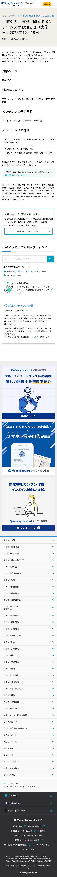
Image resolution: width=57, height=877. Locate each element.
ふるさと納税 (40, 271)
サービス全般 (9, 774)
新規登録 (47, 4)
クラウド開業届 (10, 708)
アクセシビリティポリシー (43, 845)
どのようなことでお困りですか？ (25, 247)
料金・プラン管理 (11, 768)
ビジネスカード (10, 721)
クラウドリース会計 (12, 635)
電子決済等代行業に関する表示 (16, 845)
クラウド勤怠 (9, 655)
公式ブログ (13, 795)
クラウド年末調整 (11, 675)
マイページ (8, 755)
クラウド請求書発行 (12, 599)
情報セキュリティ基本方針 (22, 831)
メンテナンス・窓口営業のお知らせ (21, 786)
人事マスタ (8, 748)
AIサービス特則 (28, 849)
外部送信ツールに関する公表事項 (26, 840)
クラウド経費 (9, 580)
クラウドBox (9, 642)
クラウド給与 (9, 668)
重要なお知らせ (13, 783)
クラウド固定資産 (11, 615)
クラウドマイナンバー (13, 688)
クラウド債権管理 (11, 593)
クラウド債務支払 (11, 586)
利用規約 (41, 831)
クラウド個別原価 (11, 622)
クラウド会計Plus (11, 546)
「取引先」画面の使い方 (17, 175)
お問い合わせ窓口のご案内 (28, 231)
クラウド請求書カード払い (15, 728)
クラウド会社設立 (11, 701)
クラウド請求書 (10, 566)
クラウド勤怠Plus (11, 662)
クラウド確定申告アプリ (14, 560)
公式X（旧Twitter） (17, 810)
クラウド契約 (9, 695)
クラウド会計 (9, 540)
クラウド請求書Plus (12, 573)
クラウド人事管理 (11, 648)
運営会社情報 (17, 826)
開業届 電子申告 (14, 275)
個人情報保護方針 (34, 826)
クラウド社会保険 (11, 682)
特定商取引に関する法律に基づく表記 (28, 835)
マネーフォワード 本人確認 (15, 715)
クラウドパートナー (12, 735)
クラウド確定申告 (11, 553)
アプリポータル (10, 761)
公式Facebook (14, 803)
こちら (34, 337)
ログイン (25, 271)
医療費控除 (11, 271)
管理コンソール (10, 741)
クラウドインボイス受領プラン (12, 607)
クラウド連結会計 (11, 628)
